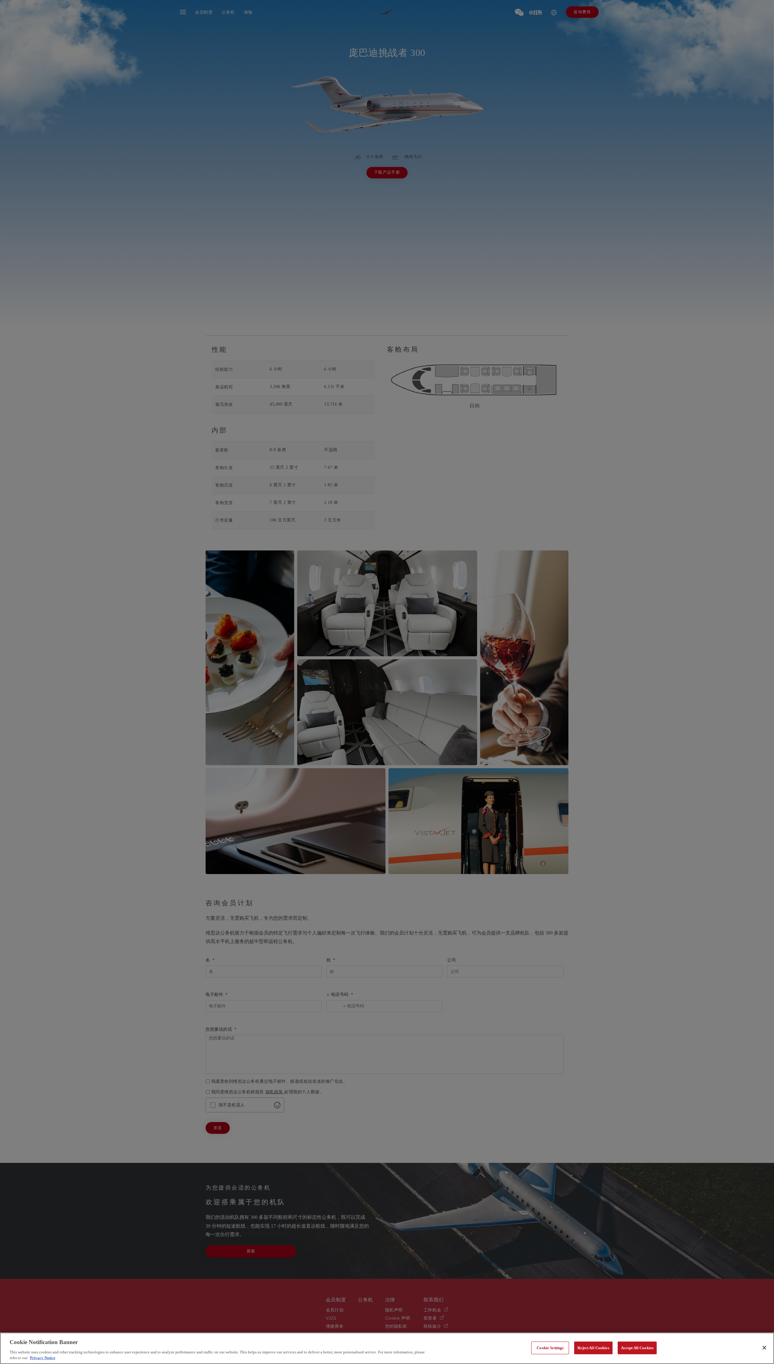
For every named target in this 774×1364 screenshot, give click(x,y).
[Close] (764, 1347)
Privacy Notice (42, 1358)
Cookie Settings (550, 1348)
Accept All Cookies (637, 1348)
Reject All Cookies (593, 1348)
